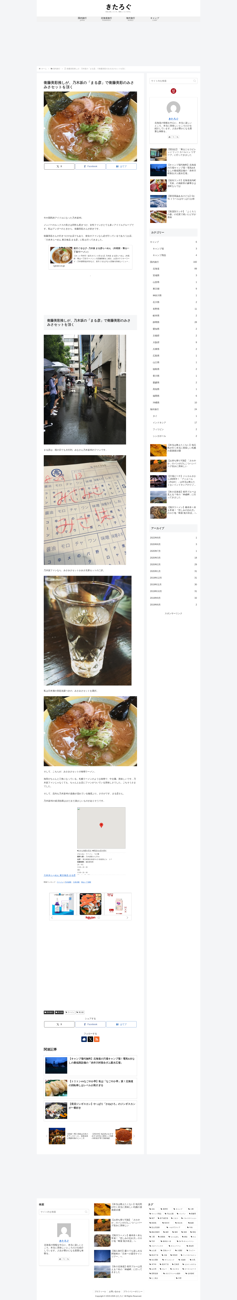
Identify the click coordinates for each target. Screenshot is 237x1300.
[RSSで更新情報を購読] (96, 1039)
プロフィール (100, 1291)
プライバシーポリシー (133, 1291)
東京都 (60, 1012)
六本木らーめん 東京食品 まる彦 (60, 875)
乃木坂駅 (68, 882)
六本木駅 (76, 882)
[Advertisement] (118, 43)
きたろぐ (173, 118)
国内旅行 (50, 1012)
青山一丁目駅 (86, 882)
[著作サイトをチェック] (84, 1039)
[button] (194, 80)
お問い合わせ (114, 1291)
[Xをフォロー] (90, 1039)
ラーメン (60, 882)
